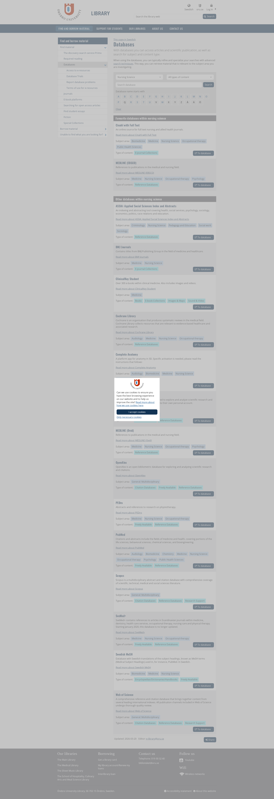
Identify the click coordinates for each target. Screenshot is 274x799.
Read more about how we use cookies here (136, 404)
